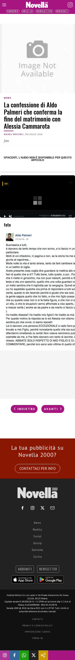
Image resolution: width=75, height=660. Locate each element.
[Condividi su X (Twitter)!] (33, 655)
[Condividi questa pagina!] (43, 655)
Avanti (51, 409)
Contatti (37, 619)
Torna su (37, 638)
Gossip (37, 543)
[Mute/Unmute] (10, 216)
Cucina (37, 556)
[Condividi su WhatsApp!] (24, 655)
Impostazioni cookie (37, 631)
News (7, 97)
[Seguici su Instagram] (5, 655)
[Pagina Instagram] (70, 5)
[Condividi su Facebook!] (14, 655)
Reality (37, 529)
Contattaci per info (37, 468)
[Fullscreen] (70, 216)
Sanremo (12, 11)
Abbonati (62, 11)
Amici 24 (27, 11)
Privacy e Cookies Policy (37, 625)
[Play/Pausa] (4, 216)
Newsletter (44, 11)
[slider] (19, 216)
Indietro (25, 409)
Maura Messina (13, 134)
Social (37, 536)
